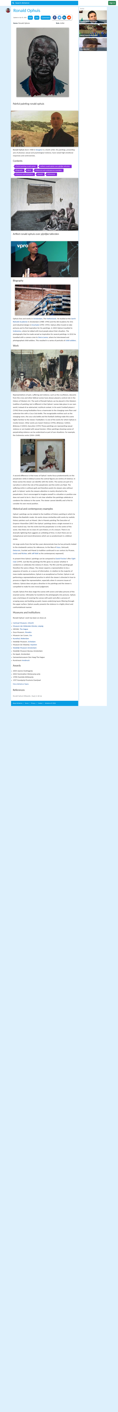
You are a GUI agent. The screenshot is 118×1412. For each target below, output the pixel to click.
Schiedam (32, 642)
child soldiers (71, 341)
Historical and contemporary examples (49, 170)
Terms (27, 703)
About (17, 703)
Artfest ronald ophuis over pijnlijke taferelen (55, 166)
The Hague (24, 629)
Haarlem (33, 645)
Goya (58, 547)
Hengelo (39, 150)
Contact (40, 703)
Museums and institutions (24, 174)
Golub (15, 554)
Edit (30, 18)
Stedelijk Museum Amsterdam (25, 648)
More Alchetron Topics (21, 684)
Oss (30, 635)
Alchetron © (50, 703)
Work (29, 170)
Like (36, 18)
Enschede (35, 325)
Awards (40, 174)
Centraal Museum (20, 623)
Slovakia (28, 632)
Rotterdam (25, 639)
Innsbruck (26, 660)
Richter (24, 554)
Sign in (112, 3)
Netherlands (51, 319)
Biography (19, 170)
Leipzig (40, 626)
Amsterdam (37, 319)
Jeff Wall (35, 554)
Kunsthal (16, 639)
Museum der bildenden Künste (25, 626)
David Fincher (60, 559)
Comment (46, 18)
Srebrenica (17, 331)
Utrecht (31, 623)
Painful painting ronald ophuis (26, 166)
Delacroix (16, 550)
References (51, 174)
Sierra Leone (43, 337)
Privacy (33, 703)
